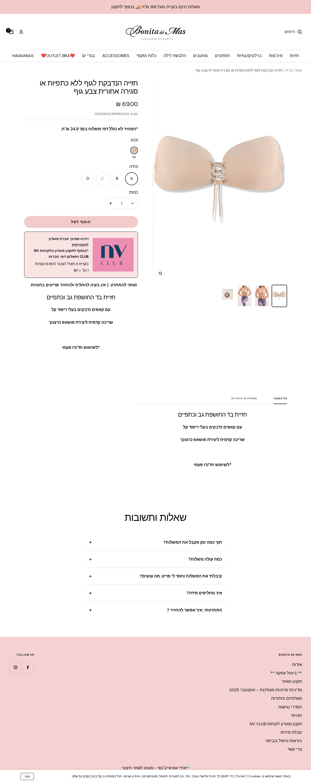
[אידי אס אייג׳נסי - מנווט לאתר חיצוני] (155, 768)
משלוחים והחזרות (244, 398)
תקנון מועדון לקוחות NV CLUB (276, 724)
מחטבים (200, 55)
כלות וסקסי (146, 55)
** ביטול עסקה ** (286, 673)
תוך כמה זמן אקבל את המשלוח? (192, 542)
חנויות (296, 715)
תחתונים (222, 55)
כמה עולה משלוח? (205, 559)
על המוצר (280, 398)
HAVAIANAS (23, 55)
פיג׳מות (276, 55)
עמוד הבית (294, 70)
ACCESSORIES (115, 55)
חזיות (294, 55)
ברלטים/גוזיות (249, 55)
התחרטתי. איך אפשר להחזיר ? (194, 610)
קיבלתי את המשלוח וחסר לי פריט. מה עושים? (181, 576)
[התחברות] (21, 32)
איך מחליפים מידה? (204, 593)
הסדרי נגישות (290, 707)
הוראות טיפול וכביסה (283, 741)
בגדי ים (88, 55)
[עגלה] (11, 32)
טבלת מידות (291, 732)
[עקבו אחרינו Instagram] (15, 667)
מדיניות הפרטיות (90, 776)
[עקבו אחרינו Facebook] (28, 667)
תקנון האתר (292, 681)
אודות (297, 664)
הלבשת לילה (174, 55)
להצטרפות (80, 245)
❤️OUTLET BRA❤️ (58, 55)
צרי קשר (294, 749)
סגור (27, 776)
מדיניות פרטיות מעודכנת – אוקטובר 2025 (265, 690)
